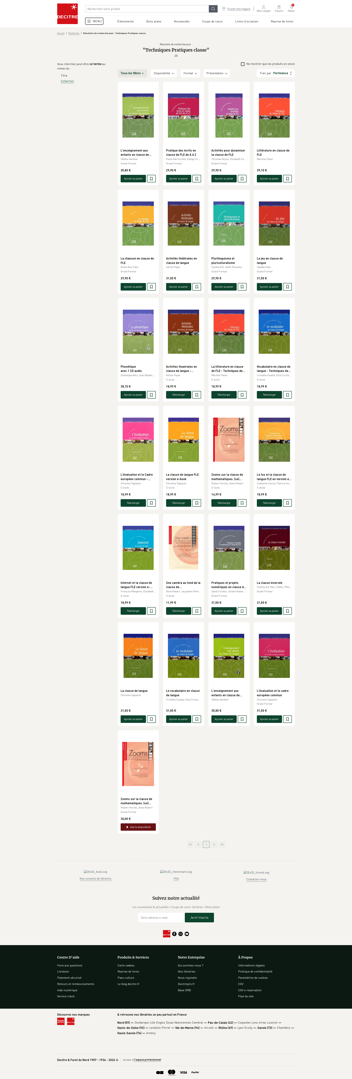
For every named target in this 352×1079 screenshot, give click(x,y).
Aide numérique (67, 990)
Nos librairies (186, 971)
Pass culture (126, 977)
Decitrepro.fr (186, 984)
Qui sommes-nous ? (190, 965)
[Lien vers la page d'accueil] (67, 13)
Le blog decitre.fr (129, 984)
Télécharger (178, 394)
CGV (240, 984)
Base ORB (184, 990)
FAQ (176, 878)
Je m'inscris (199, 917)
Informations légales (251, 965)
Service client (66, 996)
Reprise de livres (128, 971)
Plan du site (246, 996)
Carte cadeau (126, 965)
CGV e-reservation (249, 990)
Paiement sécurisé (69, 977)
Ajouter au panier (133, 178)
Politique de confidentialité (255, 971)
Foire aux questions (69, 965)
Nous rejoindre (187, 977)
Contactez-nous (256, 879)
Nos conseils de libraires (95, 878)
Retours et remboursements (75, 984)
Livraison (63, 971)
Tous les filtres (131, 73)
